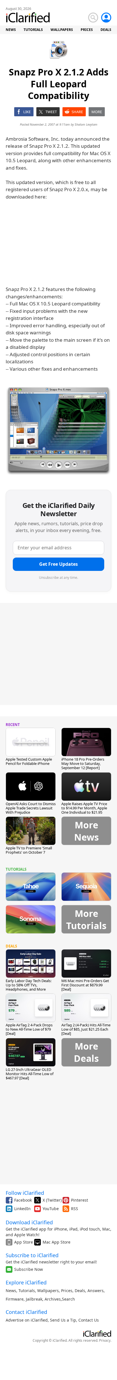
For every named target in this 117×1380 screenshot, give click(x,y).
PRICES (87, 29)
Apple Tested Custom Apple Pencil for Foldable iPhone (29, 761)
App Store (23, 1242)
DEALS (106, 29)
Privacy (104, 1340)
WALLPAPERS (62, 29)
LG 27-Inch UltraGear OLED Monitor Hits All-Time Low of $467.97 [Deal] (29, 1074)
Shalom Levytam (86, 124)
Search (68, 1299)
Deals (80, 1290)
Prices (66, 1290)
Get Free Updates (58, 564)
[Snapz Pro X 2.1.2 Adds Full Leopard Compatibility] (58, 432)
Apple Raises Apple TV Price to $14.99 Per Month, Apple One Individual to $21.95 (84, 808)
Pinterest (79, 1200)
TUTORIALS (33, 29)
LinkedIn (22, 1208)
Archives (53, 1299)
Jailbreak (34, 1299)
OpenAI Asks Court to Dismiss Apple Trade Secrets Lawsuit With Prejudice (31, 808)
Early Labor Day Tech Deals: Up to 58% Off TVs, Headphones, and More (28, 985)
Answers (95, 1290)
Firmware (15, 1299)
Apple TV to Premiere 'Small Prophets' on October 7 (29, 850)
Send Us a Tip (63, 1320)
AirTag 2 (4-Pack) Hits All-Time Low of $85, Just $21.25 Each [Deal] (85, 1029)
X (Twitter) (52, 1200)
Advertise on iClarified (27, 1320)
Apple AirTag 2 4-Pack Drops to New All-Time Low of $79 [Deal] (29, 1029)
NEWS (11, 29)
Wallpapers (48, 1290)
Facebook (23, 1200)
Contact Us (88, 1320)
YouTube (51, 1208)
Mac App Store (56, 1242)
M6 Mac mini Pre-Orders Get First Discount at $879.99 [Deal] (85, 985)
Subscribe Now (28, 1269)
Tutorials (26, 1290)
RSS (74, 1208)
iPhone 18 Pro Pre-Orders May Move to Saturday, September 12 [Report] (82, 763)
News (11, 1290)
